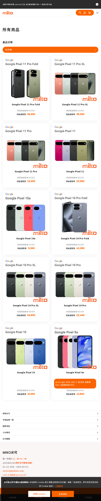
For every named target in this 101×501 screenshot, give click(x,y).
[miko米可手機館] (8, 12)
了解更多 (59, 486)
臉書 (30, 462)
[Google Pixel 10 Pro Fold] (75, 213)
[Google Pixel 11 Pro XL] (75, 79)
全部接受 (63, 494)
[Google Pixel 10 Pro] (75, 280)
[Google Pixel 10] (26, 347)
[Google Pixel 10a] (26, 213)
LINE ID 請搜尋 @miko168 (14, 475)
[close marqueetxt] (97, 4)
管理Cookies (39, 494)
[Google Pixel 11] (75, 146)
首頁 (17, 462)
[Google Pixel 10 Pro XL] (26, 280)
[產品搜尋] (80, 12)
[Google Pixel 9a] (75, 347)
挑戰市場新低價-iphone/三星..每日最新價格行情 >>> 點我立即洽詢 (27, 4)
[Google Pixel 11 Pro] (26, 146)
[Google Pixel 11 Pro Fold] (26, 79)
